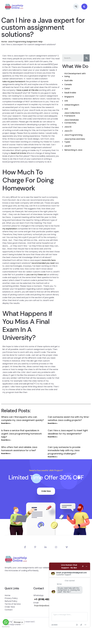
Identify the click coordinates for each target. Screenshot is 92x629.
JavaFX (67, 146)
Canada (68, 84)
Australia (68, 80)
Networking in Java (73, 150)
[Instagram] (56, 547)
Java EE (68, 126)
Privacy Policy (11, 598)
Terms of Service (13, 604)
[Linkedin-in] (45, 547)
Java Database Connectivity (71, 121)
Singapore (69, 96)
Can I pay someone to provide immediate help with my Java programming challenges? (64, 450)
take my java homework (13, 81)
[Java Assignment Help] (14, 7)
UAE (66, 100)
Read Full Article (18, 153)
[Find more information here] (69, 595)
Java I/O (68, 130)
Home (4, 41)
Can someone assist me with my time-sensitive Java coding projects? (69, 418)
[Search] (87, 58)
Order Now (46, 491)
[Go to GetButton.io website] (6, 626)
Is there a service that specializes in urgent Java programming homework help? (21, 433)
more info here (49, 260)
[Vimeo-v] (66, 547)
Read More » (6, 423)
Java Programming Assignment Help (25, 41)
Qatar (67, 88)
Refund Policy (11, 601)
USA (66, 109)
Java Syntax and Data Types (74, 140)
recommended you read (42, 263)
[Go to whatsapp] (6, 622)
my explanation (9, 228)
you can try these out (36, 274)
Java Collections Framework (72, 114)
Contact (9, 609)
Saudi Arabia (70, 92)
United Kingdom (71, 104)
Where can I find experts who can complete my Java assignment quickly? (22, 418)
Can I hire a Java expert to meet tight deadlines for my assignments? (68, 432)
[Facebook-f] (25, 547)
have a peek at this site (27, 90)
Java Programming (73, 135)
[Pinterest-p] (35, 547)
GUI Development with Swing (75, 75)
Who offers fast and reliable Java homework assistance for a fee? (19, 449)
